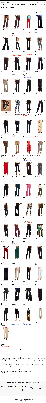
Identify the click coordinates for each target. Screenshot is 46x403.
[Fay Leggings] (28, 253)
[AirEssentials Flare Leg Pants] (17, 231)
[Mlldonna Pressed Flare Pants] (28, 127)
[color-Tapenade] (14, 74)
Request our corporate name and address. (29, 399)
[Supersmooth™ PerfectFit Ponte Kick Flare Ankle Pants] (17, 106)
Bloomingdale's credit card (10, 386)
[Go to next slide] (44, 0)
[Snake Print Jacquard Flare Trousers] (40, 314)
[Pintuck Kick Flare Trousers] (40, 210)
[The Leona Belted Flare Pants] (6, 64)
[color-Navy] (35, 32)
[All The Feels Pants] (40, 253)
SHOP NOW (30, 0)
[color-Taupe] (15, 304)
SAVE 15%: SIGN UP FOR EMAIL (10, 382)
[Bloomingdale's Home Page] (5, 2)
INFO (28, 0)
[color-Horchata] (13, 74)
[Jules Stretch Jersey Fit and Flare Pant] (17, 294)
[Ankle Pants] (17, 274)
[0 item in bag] (44, 2)
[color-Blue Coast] (36, 264)
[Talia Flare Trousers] (28, 190)
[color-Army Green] (14, 304)
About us (16, 386)
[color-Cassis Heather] (12, 242)
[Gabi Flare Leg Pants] (6, 44)
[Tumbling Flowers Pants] (40, 274)
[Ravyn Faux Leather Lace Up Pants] (6, 22)
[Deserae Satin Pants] (17, 253)
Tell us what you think (3, 392)
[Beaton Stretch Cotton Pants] (40, 22)
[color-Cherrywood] (24, 159)
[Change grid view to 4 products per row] (36, 12)
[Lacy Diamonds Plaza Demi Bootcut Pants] (28, 210)
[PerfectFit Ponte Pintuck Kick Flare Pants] (6, 210)
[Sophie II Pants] (17, 190)
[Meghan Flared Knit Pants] (6, 127)
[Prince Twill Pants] (28, 22)
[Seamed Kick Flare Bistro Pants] (28, 106)
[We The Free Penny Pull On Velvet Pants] (6, 253)
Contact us (2, 387)
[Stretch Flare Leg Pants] (17, 147)
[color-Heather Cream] (13, 242)
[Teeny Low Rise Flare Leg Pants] (6, 169)
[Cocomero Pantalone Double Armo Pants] (28, 44)
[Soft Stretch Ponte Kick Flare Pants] (28, 231)
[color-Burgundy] (13, 263)
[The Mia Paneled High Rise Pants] (28, 169)
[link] (6, 31)
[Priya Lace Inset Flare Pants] (40, 86)
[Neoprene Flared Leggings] (17, 44)
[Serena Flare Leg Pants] (17, 314)
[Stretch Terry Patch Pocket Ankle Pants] (6, 334)
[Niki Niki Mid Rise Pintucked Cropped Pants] (28, 147)
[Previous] (35, 106)
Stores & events (23, 390)
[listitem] (23, 0)
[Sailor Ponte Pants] (40, 64)
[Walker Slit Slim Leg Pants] (6, 190)
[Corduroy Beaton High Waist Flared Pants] (28, 314)
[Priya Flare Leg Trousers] (28, 274)
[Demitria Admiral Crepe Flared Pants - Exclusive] (28, 64)
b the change (16, 387)
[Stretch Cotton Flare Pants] (17, 64)
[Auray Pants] (40, 44)
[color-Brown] (12, 33)
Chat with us (2, 386)
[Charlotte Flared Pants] (40, 231)
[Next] (44, 106)
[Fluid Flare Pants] (28, 86)
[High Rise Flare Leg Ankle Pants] (40, 169)
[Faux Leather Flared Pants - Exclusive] (17, 22)
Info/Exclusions (38, 382)
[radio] (12, 33)
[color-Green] (12, 263)
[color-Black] (13, 33)
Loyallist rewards (9, 387)
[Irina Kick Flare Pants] (40, 147)
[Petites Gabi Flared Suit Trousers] (6, 86)
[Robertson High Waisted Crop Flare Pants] (17, 169)
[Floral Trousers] (40, 127)
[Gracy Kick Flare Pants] (17, 86)
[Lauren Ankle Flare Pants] (40, 190)
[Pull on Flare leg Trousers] (40, 106)
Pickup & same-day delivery (25, 389)
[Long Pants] (28, 294)
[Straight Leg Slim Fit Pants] (6, 231)
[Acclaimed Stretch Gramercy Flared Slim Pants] (40, 294)
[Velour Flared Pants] (6, 274)
